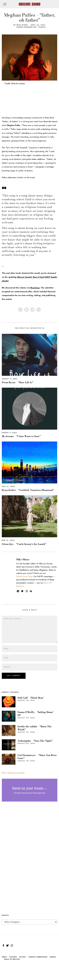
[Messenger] (26, 309)
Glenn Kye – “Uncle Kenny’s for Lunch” (24, 544)
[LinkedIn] (31, 591)
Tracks (42, 27)
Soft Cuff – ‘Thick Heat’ (31, 698)
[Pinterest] (38, 309)
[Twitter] (32, 309)
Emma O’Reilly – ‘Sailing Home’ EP (36, 713)
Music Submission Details (13, 773)
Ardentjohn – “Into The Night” (35, 741)
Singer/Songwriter (26, 27)
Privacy (22, 957)
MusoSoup (35, 288)
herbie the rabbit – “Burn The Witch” (35, 728)
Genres (53, 957)
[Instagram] (26, 591)
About (4, 957)
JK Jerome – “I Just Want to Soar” (21, 436)
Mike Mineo (22, 25)
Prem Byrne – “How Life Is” (17, 382)
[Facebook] (20, 309)
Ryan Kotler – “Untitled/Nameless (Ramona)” (28, 490)
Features (13, 957)
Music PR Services (12, 959)
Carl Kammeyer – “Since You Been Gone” (37, 756)
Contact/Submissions (38, 957)
